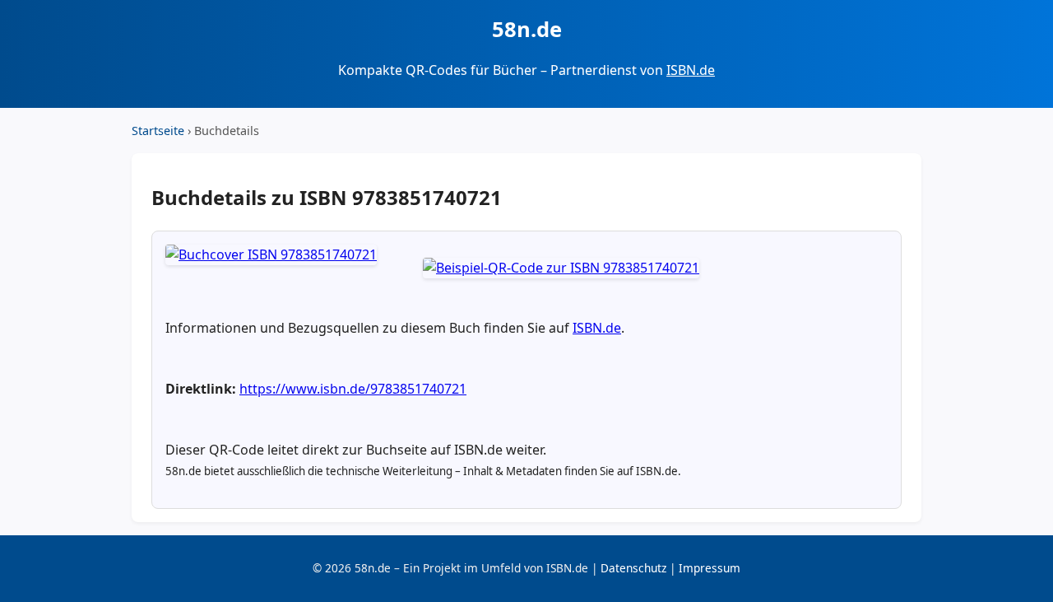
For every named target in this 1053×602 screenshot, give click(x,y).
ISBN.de (690, 70)
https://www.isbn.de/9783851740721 (352, 389)
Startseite (158, 130)
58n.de (527, 29)
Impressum (709, 568)
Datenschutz (633, 568)
